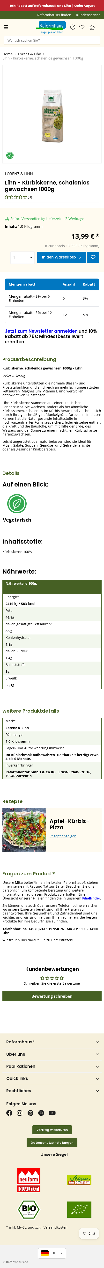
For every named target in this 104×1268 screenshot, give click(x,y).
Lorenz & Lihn (29, 54)
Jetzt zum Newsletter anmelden (41, 331)
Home (7, 54)
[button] (16, 196)
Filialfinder (91, 898)
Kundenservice (88, 15)
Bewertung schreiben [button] (52, 996)
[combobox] (52, 40)
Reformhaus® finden (54, 15)
